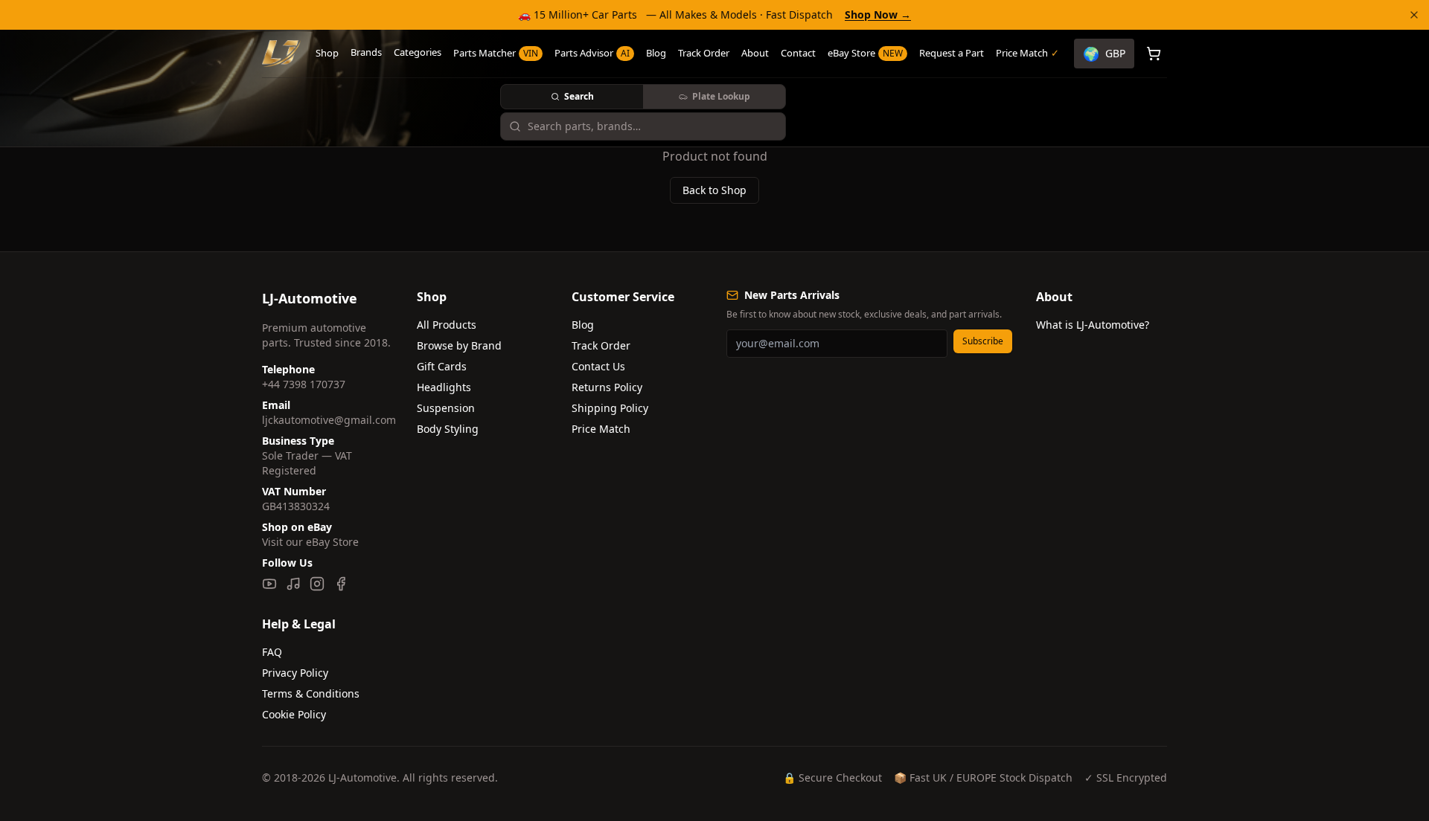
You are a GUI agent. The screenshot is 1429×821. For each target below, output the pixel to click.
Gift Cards (442, 366)
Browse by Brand (459, 345)
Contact (798, 52)
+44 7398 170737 (303, 384)
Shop (327, 52)
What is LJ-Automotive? (1092, 325)
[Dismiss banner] (1414, 15)
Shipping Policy (610, 408)
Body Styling (448, 429)
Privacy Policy (295, 673)
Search (579, 96)
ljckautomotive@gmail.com (329, 420)
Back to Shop (714, 190)
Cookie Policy (294, 714)
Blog (656, 52)
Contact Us (598, 366)
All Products (446, 325)
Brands (366, 52)
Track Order (703, 52)
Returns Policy (607, 387)
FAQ (272, 652)
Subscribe (982, 341)
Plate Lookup (721, 96)
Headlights (444, 387)
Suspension (446, 408)
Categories (417, 52)
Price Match (601, 429)
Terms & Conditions (310, 693)
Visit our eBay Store (310, 542)
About (755, 52)
